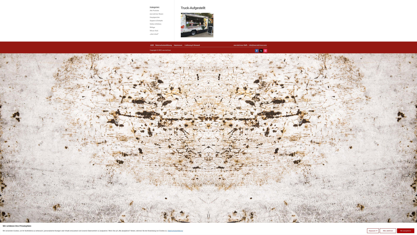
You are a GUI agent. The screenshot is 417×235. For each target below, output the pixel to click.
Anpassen (372, 231)
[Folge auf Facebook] (256, 50)
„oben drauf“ (154, 34)
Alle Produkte (154, 10)
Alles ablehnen (388, 231)
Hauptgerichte (155, 17)
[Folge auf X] (261, 50)
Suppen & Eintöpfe (156, 20)
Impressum (179, 45)
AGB (152, 45)
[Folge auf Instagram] (265, 50)
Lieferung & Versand (192, 45)
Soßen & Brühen (155, 24)
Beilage (152, 27)
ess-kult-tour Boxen (156, 14)
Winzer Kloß (154, 31)
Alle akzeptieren (405, 231)
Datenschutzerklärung (175, 231)
